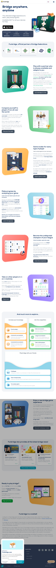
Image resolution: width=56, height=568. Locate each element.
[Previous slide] (3, 50)
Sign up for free (7, 500)
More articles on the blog (28, 467)
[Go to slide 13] (30, 55)
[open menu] (53, 2)
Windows (6, 520)
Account (27, 551)
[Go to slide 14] (31, 55)
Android (48, 518)
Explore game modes (40, 176)
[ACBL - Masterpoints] (41, 50)
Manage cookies (17, 566)
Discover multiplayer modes (42, 428)
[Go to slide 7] (25, 55)
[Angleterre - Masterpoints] (25, 50)
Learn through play (8, 221)
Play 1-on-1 (6, 299)
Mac (51, 518)
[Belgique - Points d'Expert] (33, 50)
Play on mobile (29, 558)
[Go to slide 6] (24, 55)
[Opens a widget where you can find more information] (51, 561)
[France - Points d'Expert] (9, 50)
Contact (27, 553)
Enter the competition (40, 261)
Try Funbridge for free (40, 92)
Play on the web (29, 556)
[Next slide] (52, 50)
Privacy (9, 566)
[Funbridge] (5, 2)
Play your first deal (8, 131)
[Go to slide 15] (32, 55)
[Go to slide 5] (23, 55)
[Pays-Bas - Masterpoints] (17, 50)
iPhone (43, 518)
